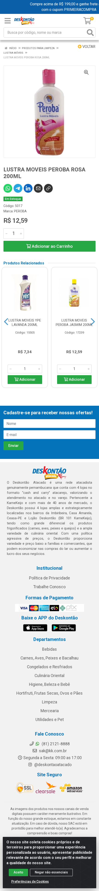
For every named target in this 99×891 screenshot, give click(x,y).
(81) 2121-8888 (55, 744)
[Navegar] (6, 322)
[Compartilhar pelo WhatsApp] (7, 188)
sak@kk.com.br (52, 751)
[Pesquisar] (90, 32)
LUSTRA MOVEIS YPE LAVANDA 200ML (25, 322)
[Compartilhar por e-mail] (38, 188)
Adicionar (26, 379)
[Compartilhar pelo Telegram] (18, 188)
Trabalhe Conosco (49, 587)
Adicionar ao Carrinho (52, 246)
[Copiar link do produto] (48, 188)
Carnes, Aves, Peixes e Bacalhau (49, 658)
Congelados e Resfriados (49, 667)
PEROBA (20, 211)
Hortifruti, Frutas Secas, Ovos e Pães (49, 693)
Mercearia (50, 710)
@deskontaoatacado (52, 764)
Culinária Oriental (49, 675)
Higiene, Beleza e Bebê (49, 684)
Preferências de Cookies (30, 881)
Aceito (18, 872)
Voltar (88, 46)
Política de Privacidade (49, 578)
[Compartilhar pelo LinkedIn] (28, 188)
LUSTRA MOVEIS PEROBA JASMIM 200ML (74, 322)
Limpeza (49, 702)
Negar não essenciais (51, 872)
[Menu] (7, 21)
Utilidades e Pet (49, 719)
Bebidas (49, 649)
